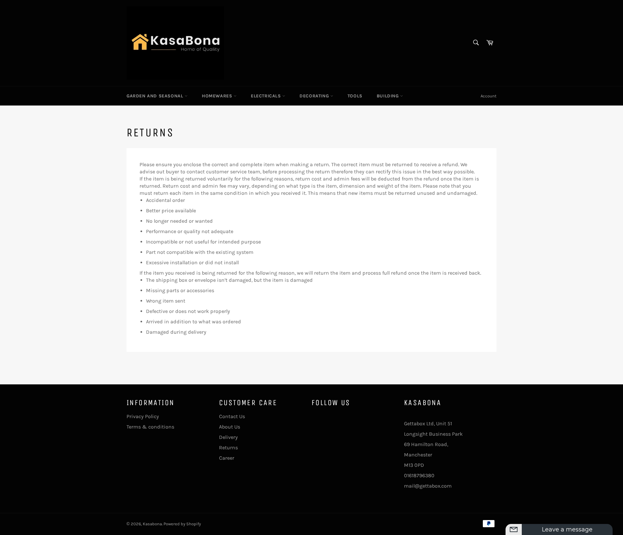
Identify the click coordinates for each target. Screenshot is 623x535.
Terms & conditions (150, 427)
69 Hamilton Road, (426, 444)
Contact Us (232, 416)
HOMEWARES (218, 96)
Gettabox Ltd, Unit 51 (428, 423)
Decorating (314, 96)
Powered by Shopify (182, 523)
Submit (594, 528)
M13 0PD (414, 465)
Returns (228, 447)
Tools (355, 96)
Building (388, 96)
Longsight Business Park (433, 434)
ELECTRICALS (266, 96)
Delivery (228, 437)
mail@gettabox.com (428, 486)
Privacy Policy (143, 416)
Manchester (418, 455)
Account (488, 95)
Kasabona (152, 523)
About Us (229, 427)
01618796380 (419, 475)
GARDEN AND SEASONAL (156, 96)
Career (226, 458)
